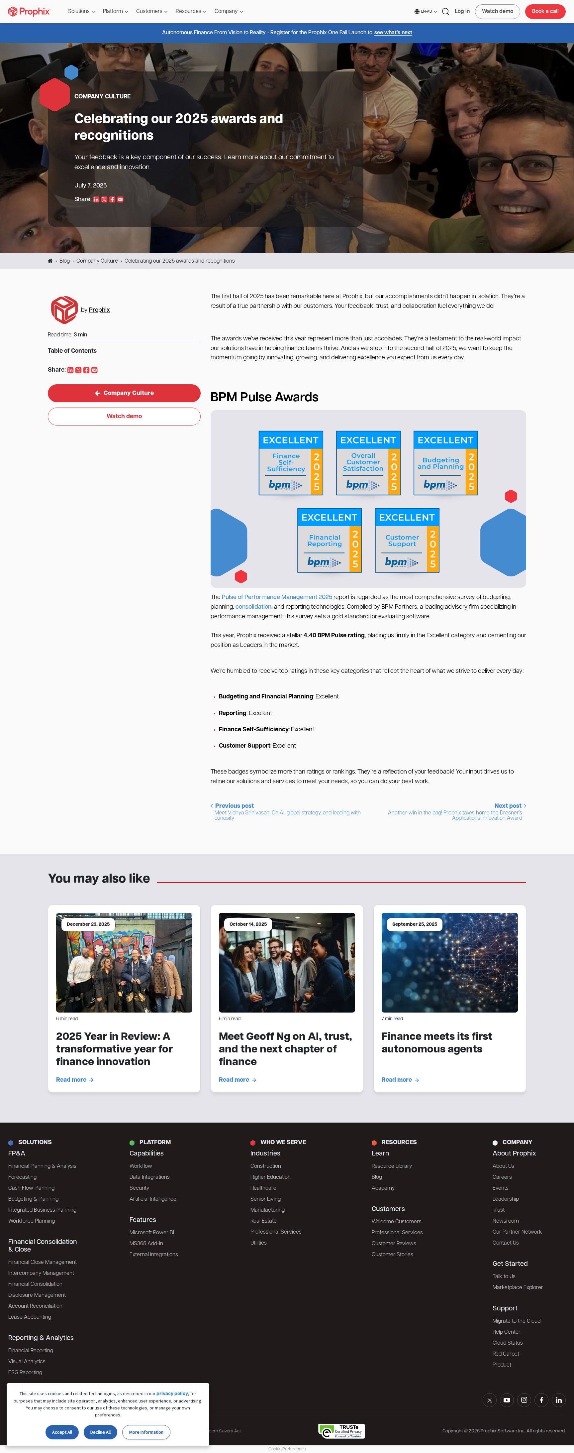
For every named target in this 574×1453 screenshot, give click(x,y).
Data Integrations (150, 1177)
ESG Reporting (25, 1373)
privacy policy (172, 1394)
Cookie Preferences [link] (287, 1449)
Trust (499, 1210)
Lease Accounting (29, 1317)
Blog (64, 261)
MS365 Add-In (146, 1244)
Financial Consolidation (35, 1284)
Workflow (141, 1166)
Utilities (258, 1243)
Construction (265, 1166)
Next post (455, 812)
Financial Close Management (42, 1262)
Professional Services (276, 1232)
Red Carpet (506, 1354)
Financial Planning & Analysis (42, 1166)
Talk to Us (504, 1276)
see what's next (393, 33)
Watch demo (497, 11)
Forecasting (22, 1177)
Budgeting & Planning (33, 1199)
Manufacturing (267, 1210)
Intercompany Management (41, 1273)
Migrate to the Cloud (516, 1321)
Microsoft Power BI (152, 1233)
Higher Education (270, 1177)
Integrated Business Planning (42, 1210)
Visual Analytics (27, 1362)
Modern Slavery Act (222, 1431)
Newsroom (506, 1221)
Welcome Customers (397, 1222)
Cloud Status (508, 1343)
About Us (503, 1166)
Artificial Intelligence (153, 1199)
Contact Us (506, 1243)
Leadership (506, 1199)
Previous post (287, 812)
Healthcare (263, 1188)
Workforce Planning (31, 1221)
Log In (462, 11)
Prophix (99, 310)
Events (501, 1188)
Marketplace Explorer (518, 1287)
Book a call (545, 11)
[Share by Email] (120, 200)
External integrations (154, 1255)
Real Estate (263, 1221)
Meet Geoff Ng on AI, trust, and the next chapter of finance (285, 1050)
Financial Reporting (30, 1351)
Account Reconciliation (35, 1306)
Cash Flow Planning (31, 1188)
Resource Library (392, 1166)
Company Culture (97, 261)
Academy (383, 1188)
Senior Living (265, 1199)
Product (502, 1365)
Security (139, 1188)
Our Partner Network (517, 1232)
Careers (502, 1177)
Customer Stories (392, 1255)
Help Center (507, 1332)
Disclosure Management (37, 1295)
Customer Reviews (394, 1244)
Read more (71, 1080)
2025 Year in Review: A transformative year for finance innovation (114, 1050)
